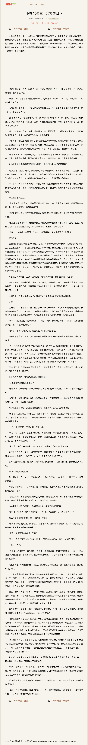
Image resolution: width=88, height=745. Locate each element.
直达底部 (54, 23)
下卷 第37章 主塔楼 (60, 29)
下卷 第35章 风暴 (20, 29)
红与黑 (41, 5)
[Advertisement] (44, 70)
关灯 (33, 23)
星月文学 (15, 4)
